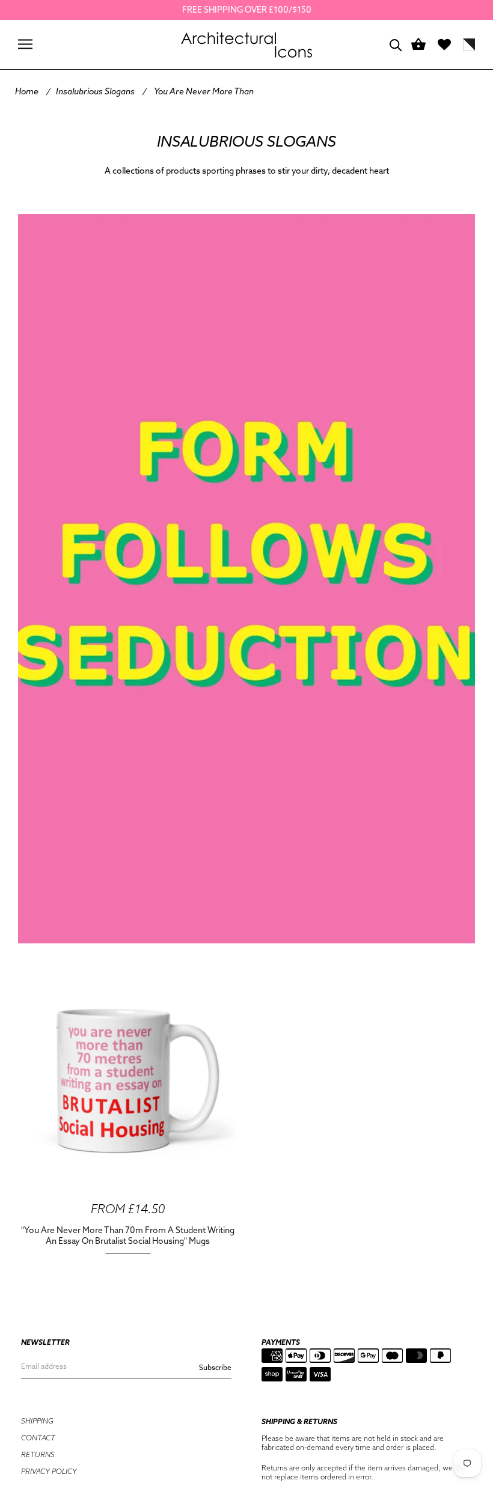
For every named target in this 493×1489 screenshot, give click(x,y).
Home (26, 91)
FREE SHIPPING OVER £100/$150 (246, 9)
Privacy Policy (49, 1471)
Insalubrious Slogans (95, 91)
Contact (38, 1437)
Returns (38, 1454)
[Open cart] (418, 45)
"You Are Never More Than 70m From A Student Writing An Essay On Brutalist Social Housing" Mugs (127, 1235)
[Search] (396, 44)
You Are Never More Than (204, 91)
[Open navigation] (25, 44)
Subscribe (215, 1367)
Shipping (37, 1420)
